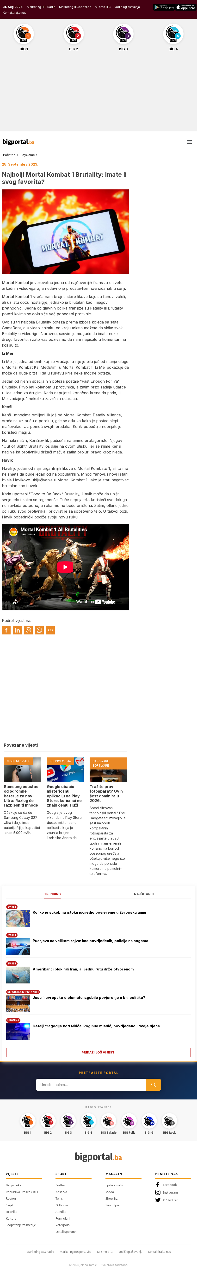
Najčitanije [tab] (144, 894)
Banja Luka (13, 1185)
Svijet (9, 1205)
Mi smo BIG (105, 1252)
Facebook (170, 1185)
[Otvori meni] (189, 142)
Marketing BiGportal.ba (75, 7)
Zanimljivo (112, 1205)
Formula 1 (62, 1218)
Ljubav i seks (114, 1185)
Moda (109, 1192)
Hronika (11, 1211)
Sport (61, 1174)
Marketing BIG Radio (41, 7)
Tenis (59, 1198)
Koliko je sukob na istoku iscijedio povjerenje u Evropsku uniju (89, 912)
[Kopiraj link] (50, 630)
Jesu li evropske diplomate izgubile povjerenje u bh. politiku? (89, 997)
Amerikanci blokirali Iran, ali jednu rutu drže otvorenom (83, 969)
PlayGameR (28, 155)
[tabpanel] (98, 979)
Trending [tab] (52, 894)
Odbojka (61, 1205)
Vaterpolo (62, 1225)
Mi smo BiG (103, 7)
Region (11, 1198)
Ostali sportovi (65, 1231)
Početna (9, 155)
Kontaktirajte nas (14, 12)
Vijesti (12, 1174)
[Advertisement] (98, 94)
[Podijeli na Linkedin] (17, 630)
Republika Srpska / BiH (22, 1192)
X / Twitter (170, 1200)
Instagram (170, 1192)
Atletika (60, 1211)
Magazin (113, 1174)
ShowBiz (111, 1198)
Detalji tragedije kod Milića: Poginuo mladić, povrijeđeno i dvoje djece (96, 1026)
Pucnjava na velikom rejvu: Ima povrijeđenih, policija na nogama (90, 940)
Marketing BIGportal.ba (75, 1252)
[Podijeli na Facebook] (6, 630)
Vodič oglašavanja (127, 7)
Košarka (61, 1192)
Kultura (11, 1218)
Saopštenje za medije (21, 1225)
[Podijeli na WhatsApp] (39, 630)
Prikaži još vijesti (99, 1052)
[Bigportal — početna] (18, 142)
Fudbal (60, 1185)
